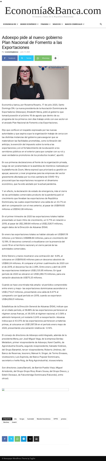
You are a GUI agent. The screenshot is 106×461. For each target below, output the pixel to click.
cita (15, 419)
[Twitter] (11, 439)
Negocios (57, 24)
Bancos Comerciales (73, 24)
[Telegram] (23, 439)
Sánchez (6, 422)
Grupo (22, 419)
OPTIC (56, 419)
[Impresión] (36, 439)
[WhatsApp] (17, 439)
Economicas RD (9, 24)
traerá (14, 422)
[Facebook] (4, 439)
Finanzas (44, 24)
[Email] (30, 439)
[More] (55, 58)
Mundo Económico (28, 24)
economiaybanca (11, 52)
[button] (100, 24)
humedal (30, 419)
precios (63, 419)
